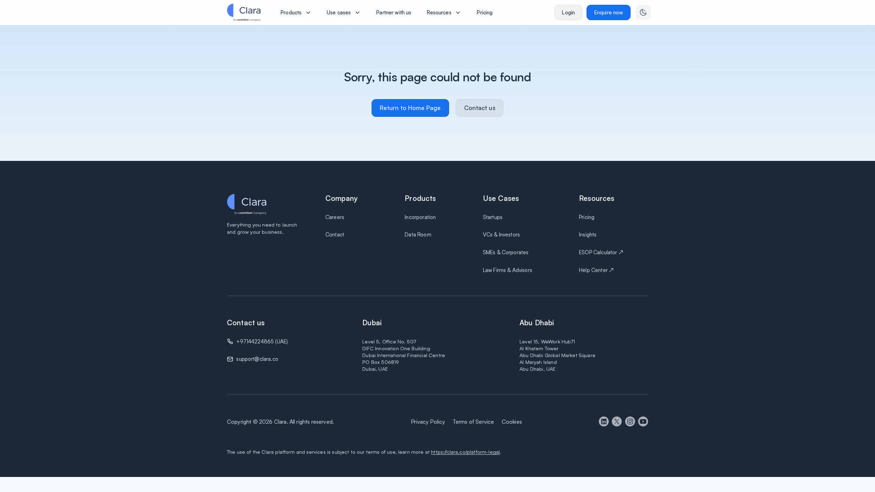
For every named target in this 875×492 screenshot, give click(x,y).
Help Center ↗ (596, 270)
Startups (492, 217)
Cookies (512, 421)
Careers (334, 217)
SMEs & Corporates (506, 252)
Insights (587, 234)
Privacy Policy (428, 421)
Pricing (586, 217)
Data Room (418, 234)
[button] (296, 12)
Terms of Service (473, 421)
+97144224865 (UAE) (262, 341)
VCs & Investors (501, 234)
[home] (244, 12)
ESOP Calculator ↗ (601, 252)
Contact (334, 234)
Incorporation (420, 217)
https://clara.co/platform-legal (465, 452)
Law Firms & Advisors (507, 270)
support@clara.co (257, 359)
